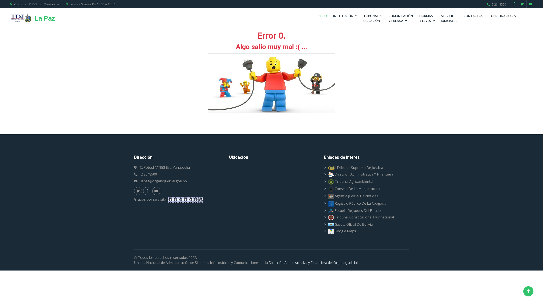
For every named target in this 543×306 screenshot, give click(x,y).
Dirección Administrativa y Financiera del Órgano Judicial (313, 262)
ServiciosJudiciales (449, 18)
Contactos (473, 16)
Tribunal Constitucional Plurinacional (364, 217)
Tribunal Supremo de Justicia (359, 167)
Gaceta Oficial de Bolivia (353, 224)
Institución (343, 16)
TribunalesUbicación (372, 18)
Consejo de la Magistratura (357, 188)
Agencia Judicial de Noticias (356, 196)
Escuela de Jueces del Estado (357, 210)
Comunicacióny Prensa (401, 18)
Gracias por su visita (151, 199)
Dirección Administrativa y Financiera (363, 174)
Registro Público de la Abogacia (360, 203)
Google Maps (345, 231)
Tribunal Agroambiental (353, 181)
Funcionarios (501, 16)
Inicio (322, 16)
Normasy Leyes (426, 18)
